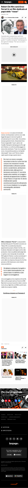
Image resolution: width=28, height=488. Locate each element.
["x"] (12, 400)
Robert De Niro (5, 133)
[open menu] (1, 2)
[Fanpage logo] (8, 2)
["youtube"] (9, 400)
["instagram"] (6, 400)
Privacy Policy (18, 414)
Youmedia (3, 414)
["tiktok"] (2, 400)
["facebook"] (16, 400)
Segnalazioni (10, 414)
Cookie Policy (4, 417)
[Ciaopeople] (14, 484)
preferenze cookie (11, 419)
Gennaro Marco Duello (13, 17)
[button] (25, 17)
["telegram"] (19, 400)
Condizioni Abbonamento (14, 417)
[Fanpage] (14, 443)
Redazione (3, 419)
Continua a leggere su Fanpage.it (14, 293)
